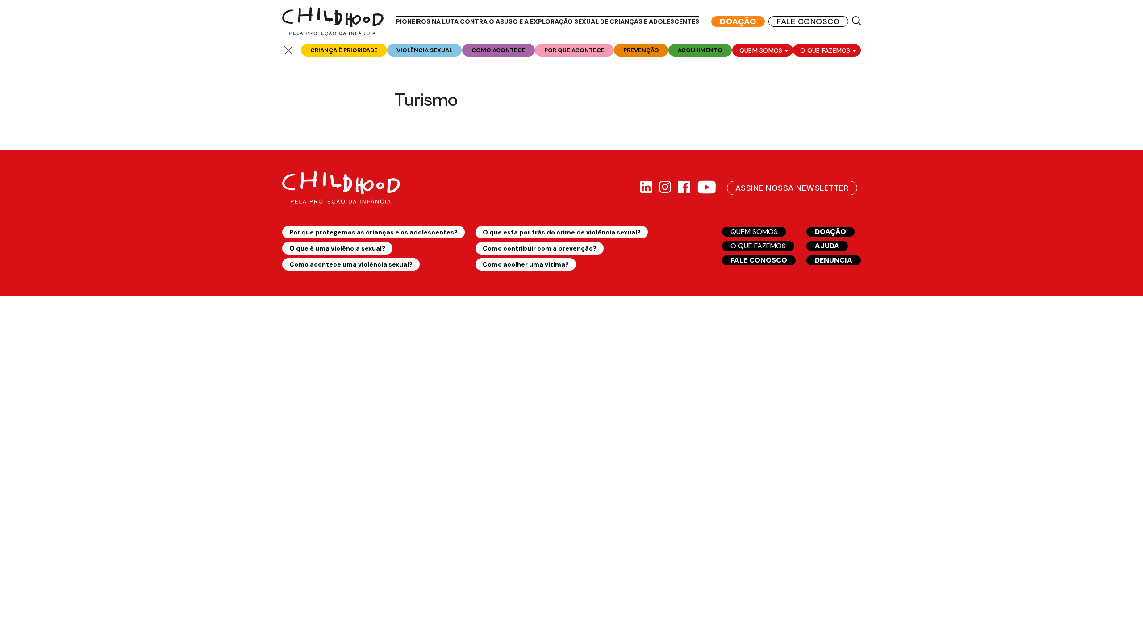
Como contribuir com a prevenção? (540, 248)
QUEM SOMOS (754, 231)
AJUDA (827, 246)
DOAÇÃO (738, 21)
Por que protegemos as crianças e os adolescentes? (373, 232)
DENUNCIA (833, 260)
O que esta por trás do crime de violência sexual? (562, 232)
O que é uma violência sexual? (337, 248)
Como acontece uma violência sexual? (351, 264)
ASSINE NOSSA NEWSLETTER (792, 188)
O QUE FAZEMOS (758, 246)
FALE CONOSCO (808, 21)
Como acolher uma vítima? (526, 264)
